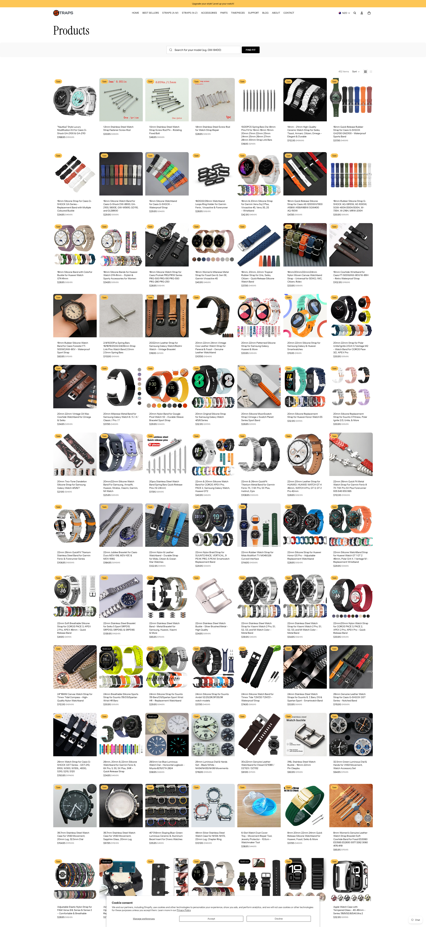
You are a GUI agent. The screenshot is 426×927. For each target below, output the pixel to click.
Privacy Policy (184, 910)
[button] (356, 71)
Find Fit (251, 50)
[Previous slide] (58, 99)
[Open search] (354, 13)
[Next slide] (92, 99)
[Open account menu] (361, 13)
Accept (211, 918)
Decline (279, 918)
